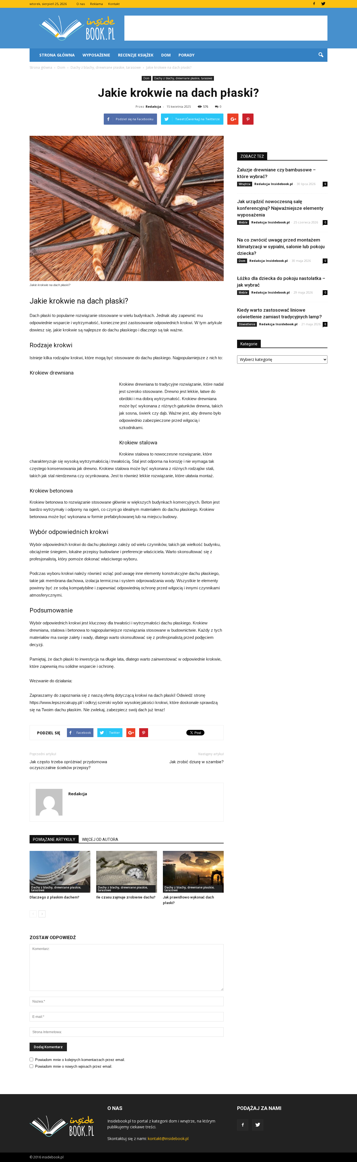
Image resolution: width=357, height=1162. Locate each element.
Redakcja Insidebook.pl (273, 184)
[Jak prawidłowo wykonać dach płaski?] (193, 872)
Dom (166, 55)
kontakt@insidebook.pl (168, 1138)
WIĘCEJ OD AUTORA (100, 839)
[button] (320, 55)
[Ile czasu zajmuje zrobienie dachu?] (126, 872)
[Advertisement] (225, 28)
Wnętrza (244, 184)
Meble (243, 222)
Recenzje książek (135, 55)
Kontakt (114, 4)
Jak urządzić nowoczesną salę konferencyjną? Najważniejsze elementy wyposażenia (280, 208)
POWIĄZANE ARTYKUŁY (54, 839)
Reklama (96, 4)
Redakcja (153, 106)
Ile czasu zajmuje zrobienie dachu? (125, 897)
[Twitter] (323, 4)
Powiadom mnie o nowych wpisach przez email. (73, 1066)
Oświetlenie (247, 324)
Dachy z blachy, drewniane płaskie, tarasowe (183, 78)
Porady (186, 55)
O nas (80, 4)
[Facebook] (314, 4)
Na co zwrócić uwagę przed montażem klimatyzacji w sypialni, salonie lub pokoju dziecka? (281, 246)
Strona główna (57, 55)
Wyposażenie (96, 55)
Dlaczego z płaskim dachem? (54, 897)
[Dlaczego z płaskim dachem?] (60, 872)
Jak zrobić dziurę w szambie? (196, 761)
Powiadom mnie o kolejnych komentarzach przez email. (80, 1060)
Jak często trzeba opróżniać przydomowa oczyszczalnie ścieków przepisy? (68, 764)
